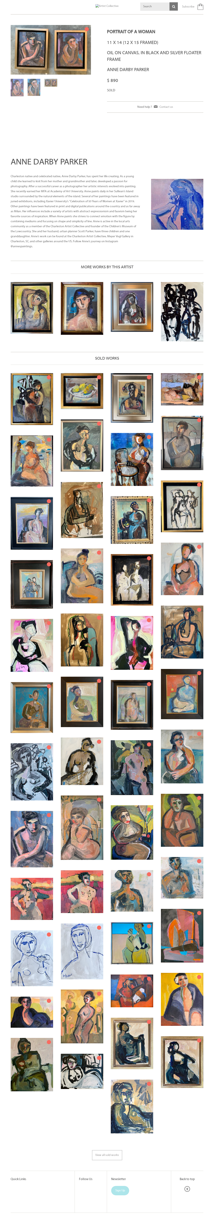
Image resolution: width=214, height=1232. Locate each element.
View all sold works (107, 1155)
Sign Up (120, 1190)
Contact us (166, 107)
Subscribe (188, 6)
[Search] (173, 6)
